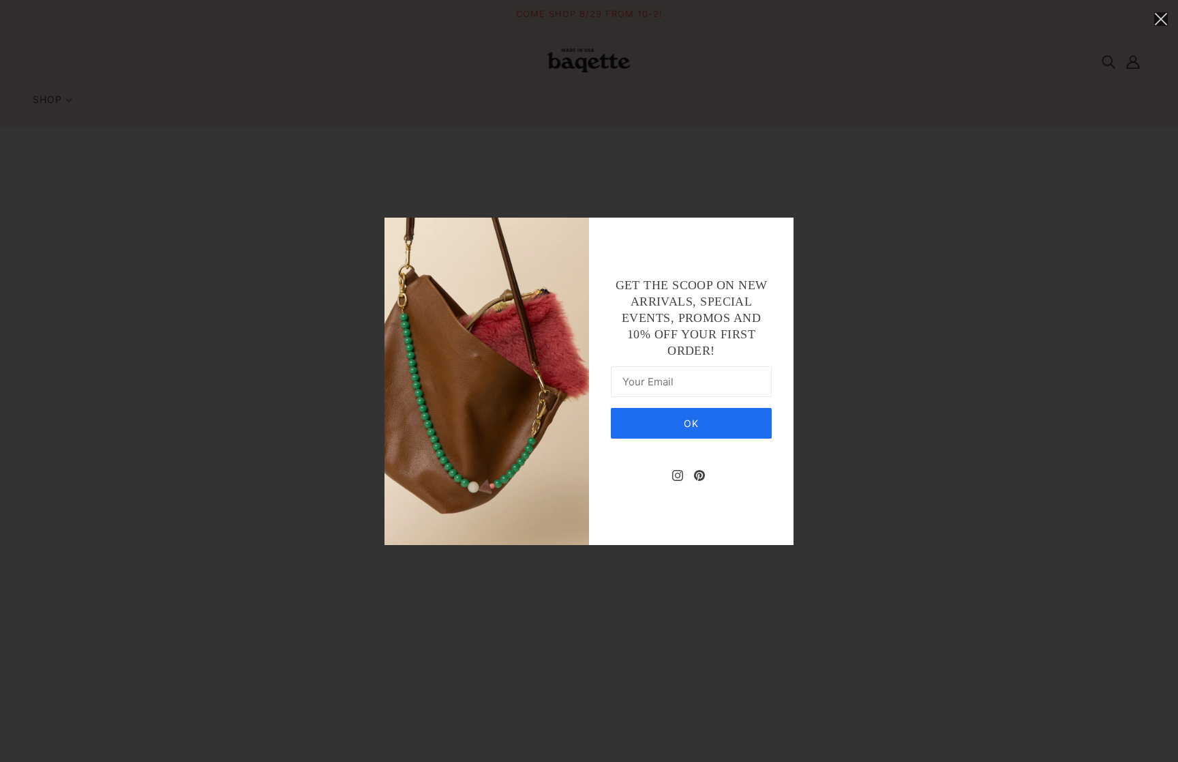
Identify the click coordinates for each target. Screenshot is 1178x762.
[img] (678, 474)
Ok (691, 423)
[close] (1161, 18)
